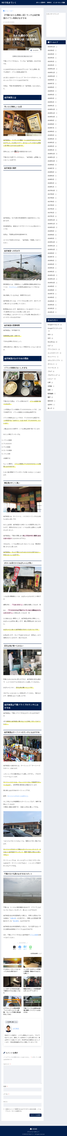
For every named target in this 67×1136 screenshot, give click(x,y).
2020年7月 (52, 83)
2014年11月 (52, 279)
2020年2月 (52, 102)
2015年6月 (52, 260)
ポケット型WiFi (40, 2)
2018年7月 (52, 168)
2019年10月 (52, 117)
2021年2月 (52, 65)
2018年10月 (52, 161)
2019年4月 (52, 139)
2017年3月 (52, 209)
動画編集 (51, 393)
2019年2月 (52, 146)
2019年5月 (52, 135)
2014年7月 (52, 293)
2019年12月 (52, 109)
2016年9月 (52, 231)
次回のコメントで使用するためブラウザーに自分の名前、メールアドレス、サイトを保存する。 (23, 1110)
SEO (50, 334)
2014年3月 (52, 305)
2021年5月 (52, 54)
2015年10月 (52, 249)
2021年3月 (52, 61)
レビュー (51, 379)
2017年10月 (52, 190)
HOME (34, 1129)
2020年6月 (52, 87)
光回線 (51, 386)
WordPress (52, 342)
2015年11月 (52, 246)
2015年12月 (52, 242)
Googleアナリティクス (55, 330)
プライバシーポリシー (33, 1131)
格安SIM (51, 401)
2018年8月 (52, 165)
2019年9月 (52, 120)
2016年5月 (52, 238)
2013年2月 (52, 308)
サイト (5, 1102)
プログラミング (54, 375)
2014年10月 (52, 282)
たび (40, 953)
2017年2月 (52, 212)
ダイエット (52, 364)
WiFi (50, 338)
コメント (7, 1064)
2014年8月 (52, 290)
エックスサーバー (54, 353)
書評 (50, 397)
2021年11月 (52, 47)
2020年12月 (52, 69)
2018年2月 (52, 183)
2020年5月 (52, 91)
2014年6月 (52, 297)
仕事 (50, 382)
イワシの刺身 (34, 935)
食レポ (51, 408)
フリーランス (53, 368)
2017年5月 (52, 205)
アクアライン (13, 287)
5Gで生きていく (9, 2)
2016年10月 (52, 227)
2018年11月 (52, 157)
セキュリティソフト (55, 360)
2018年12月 (52, 153)
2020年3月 (52, 98)
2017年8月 (52, 198)
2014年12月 (52, 275)
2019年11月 (52, 113)
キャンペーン (53, 356)
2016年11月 (52, 223)
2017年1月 (52, 216)
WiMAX (49, 2)
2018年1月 (52, 187)
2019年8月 (52, 124)
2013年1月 (52, 312)
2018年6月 (52, 172)
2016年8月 (52, 235)
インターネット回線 (59, 2)
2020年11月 (52, 72)
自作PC (51, 404)
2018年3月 (52, 179)
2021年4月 (52, 58)
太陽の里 (13, 918)
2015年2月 (52, 271)
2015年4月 (52, 264)
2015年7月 (52, 257)
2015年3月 (52, 268)
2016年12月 (52, 220)
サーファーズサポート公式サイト (18, 796)
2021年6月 (52, 50)
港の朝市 (16, 921)
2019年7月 (52, 128)
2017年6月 (52, 201)
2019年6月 (52, 131)
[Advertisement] (56, 25)
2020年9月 (52, 80)
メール (6, 1094)
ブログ (51, 371)
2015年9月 (52, 253)
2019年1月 (52, 150)
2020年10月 (52, 76)
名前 (5, 1086)
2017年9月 (52, 194)
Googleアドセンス (55, 324)
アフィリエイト (54, 349)
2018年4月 (52, 176)
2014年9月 (52, 286)
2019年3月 (52, 142)
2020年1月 (52, 105)
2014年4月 (52, 301)
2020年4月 (52, 94)
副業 (50, 390)
